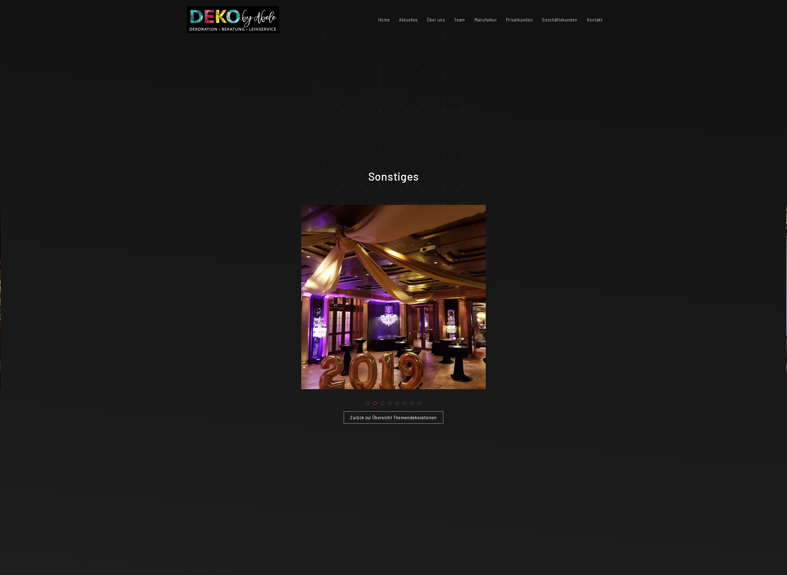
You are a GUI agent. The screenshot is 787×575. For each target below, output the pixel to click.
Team (459, 19)
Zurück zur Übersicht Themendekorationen (393, 417)
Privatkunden (519, 19)
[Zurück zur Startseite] (231, 19)
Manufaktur (485, 19)
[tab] (368, 403)
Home (384, 19)
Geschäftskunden (559, 19)
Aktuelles (408, 19)
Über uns (436, 19)
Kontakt (595, 19)
